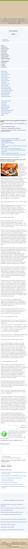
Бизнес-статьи (21, 18)
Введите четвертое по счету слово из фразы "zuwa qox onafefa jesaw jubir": (13, 461)
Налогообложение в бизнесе (7, 90)
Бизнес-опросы (6, 20)
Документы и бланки (5, 107)
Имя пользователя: (13, 30)
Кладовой (3, 144)
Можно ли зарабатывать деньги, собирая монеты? (12, 477)
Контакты (3, 64)
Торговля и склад (4, 113)
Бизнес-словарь (4, 72)
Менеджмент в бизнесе (6, 111)
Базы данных (4, 102)
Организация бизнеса (5, 93)
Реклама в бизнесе (5, 94)
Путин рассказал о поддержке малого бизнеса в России (12, 529)
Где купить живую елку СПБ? (7, 510)
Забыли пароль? (6, 40)
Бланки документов (5, 80)
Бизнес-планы (4, 71)
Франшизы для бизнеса (6, 96)
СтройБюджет (4, 151)
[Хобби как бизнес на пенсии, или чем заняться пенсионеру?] (9, 175)
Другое (2, 115)
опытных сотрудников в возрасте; (8, 126)
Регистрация (5, 39)
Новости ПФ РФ (4, 57)
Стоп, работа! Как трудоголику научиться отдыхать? (12, 484)
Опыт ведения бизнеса (6, 91)
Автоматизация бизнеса (6, 100)
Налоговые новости (12, 23)
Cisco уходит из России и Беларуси (8, 524)
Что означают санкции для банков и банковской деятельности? (14, 521)
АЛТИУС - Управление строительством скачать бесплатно (13, 154)
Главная (5, 18)
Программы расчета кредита (7, 110)
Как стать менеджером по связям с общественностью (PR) (13, 507)
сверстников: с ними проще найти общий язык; (11, 128)
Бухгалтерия (3, 104)
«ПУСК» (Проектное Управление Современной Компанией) (13, 149)
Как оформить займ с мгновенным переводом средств (12, 512)
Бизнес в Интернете (5, 77)
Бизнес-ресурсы (4, 79)
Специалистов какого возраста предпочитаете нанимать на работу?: (13, 121)
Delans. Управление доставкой (7, 142)
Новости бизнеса (21, 20)
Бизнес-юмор (4, 52)
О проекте (3, 65)
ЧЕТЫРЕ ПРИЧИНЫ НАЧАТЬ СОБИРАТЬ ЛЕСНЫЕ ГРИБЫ (14, 475)
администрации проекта (16, 545)
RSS (19, 23)
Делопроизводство (5, 105)
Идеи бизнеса (4, 82)
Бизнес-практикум (13, 18)
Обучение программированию (8, 479)
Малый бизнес (3, 157)
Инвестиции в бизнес (5, 83)
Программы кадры (5, 108)
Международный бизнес (6, 88)
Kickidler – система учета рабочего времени (10, 138)
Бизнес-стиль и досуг (5, 74)
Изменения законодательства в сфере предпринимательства (13, 519)
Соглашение (3, 66)
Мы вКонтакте (4, 62)
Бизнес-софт (14, 20)
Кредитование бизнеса (6, 86)
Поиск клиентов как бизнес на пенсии (9, 482)
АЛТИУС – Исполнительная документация (10, 153)
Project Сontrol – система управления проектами (11, 148)
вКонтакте (21, 440)
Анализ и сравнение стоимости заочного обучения (11, 514)
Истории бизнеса (4, 85)
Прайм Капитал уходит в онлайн (7, 527)
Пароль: (14, 34)
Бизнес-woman (4, 75)
